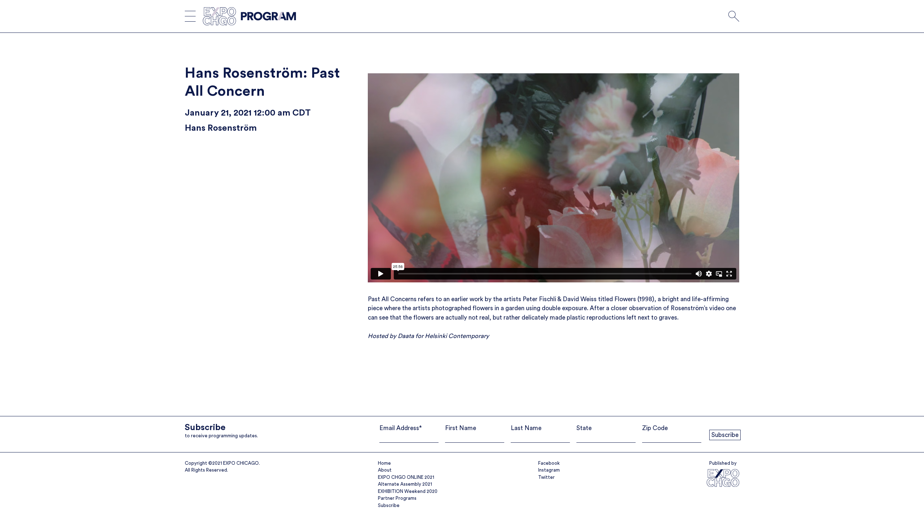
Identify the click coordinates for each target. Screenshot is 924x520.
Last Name (526, 428)
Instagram (549, 470)
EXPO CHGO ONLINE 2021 (406, 477)
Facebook (549, 463)
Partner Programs (397, 498)
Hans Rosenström (221, 128)
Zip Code (655, 428)
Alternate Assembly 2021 (405, 484)
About (385, 470)
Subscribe (389, 505)
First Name (460, 428)
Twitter (546, 477)
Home (384, 463)
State (584, 428)
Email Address (400, 428)
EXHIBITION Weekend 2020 (407, 491)
